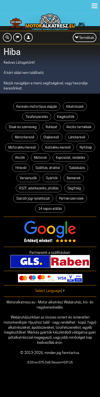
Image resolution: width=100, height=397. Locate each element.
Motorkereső (24, 137)
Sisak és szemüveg (23, 127)
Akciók (20, 157)
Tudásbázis (77, 168)
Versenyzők (28, 178)
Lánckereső (76, 137)
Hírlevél (20, 168)
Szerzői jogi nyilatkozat (33, 198)
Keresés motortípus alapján (36, 106)
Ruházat (51, 127)
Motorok (40, 157)
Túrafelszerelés (36, 117)
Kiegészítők (66, 117)
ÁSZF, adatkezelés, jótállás (38, 188)
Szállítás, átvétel (47, 168)
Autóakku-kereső (58, 147)
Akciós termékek (79, 127)
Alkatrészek (75, 106)
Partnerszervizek (71, 198)
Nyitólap (86, 147)
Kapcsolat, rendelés (70, 157)
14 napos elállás (50, 209)
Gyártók (52, 178)
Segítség (74, 188)
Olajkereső (51, 137)
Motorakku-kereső (22, 147)
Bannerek (74, 178)
